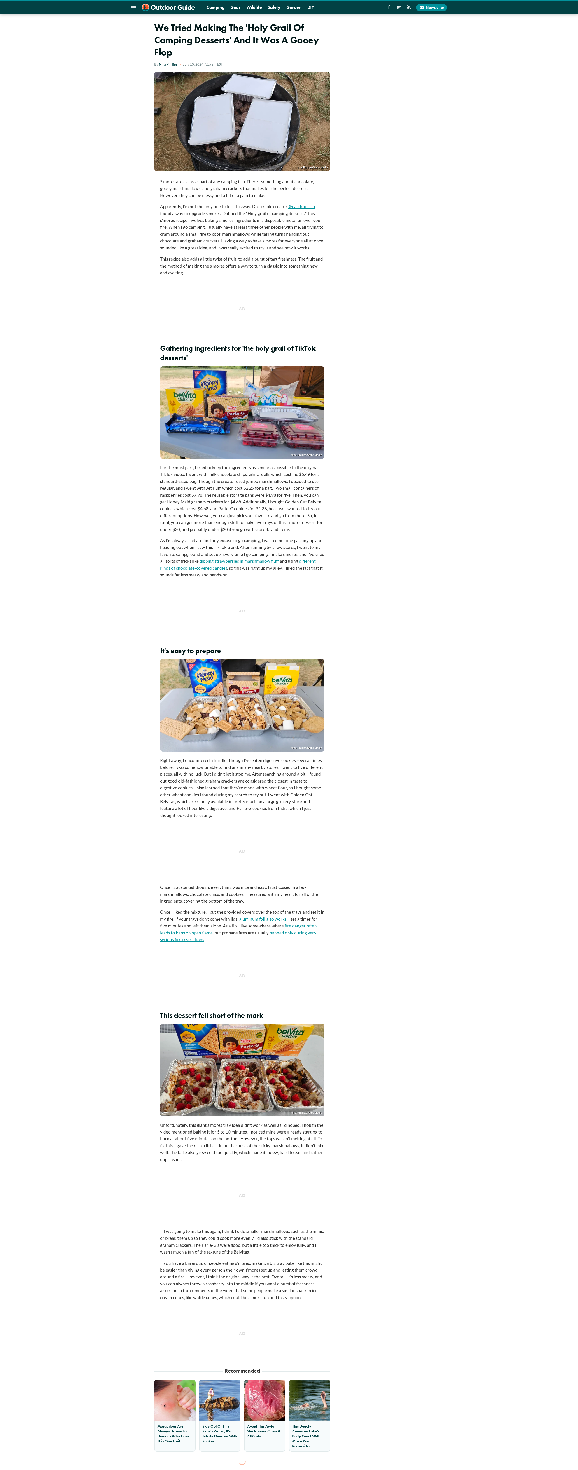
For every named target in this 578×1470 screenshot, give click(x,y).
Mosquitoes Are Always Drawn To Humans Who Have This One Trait (173, 1434)
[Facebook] (389, 8)
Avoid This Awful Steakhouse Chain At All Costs (264, 1431)
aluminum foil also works (263, 919)
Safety (274, 7)
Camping (215, 7)
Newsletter (435, 7)
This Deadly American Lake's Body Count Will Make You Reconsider (305, 1436)
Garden (293, 7)
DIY (311, 7)
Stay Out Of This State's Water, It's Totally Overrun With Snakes (219, 1434)
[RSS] (409, 8)
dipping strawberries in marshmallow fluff (239, 561)
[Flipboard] (399, 8)
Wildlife (254, 7)
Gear (235, 7)
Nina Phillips (168, 64)
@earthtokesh (301, 206)
